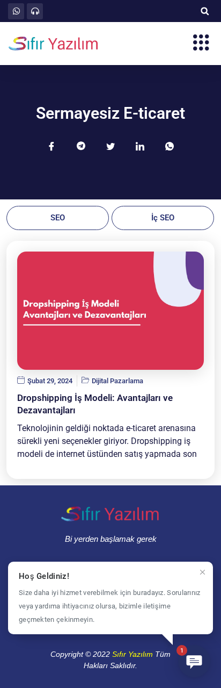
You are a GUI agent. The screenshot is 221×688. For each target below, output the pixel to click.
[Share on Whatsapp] (169, 145)
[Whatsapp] (16, 11)
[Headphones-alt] (35, 11)
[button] (204, 11)
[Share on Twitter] (110, 145)
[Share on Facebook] (51, 145)
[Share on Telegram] (81, 145)
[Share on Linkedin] (140, 145)
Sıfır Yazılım (132, 654)
